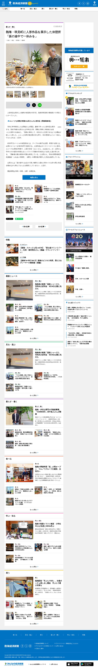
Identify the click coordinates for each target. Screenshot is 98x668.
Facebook (79, 3)
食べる (23, 9)
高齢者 (23, 40)
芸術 (8, 40)
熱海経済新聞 (17, 3)
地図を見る (34, 177)
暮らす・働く (53, 9)
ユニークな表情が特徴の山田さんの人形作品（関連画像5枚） (31, 121)
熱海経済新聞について (42, 643)
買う (43, 9)
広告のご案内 (39, 648)
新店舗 (17, 40)
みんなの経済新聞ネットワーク (13, 664)
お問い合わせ (59, 646)
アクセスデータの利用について (44, 646)
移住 (13, 40)
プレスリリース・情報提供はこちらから (67, 643)
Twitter (83, 3)
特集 (76, 9)
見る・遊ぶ (33, 9)
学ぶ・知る (66, 9)
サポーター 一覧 (79, 66)
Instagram (87, 3)
